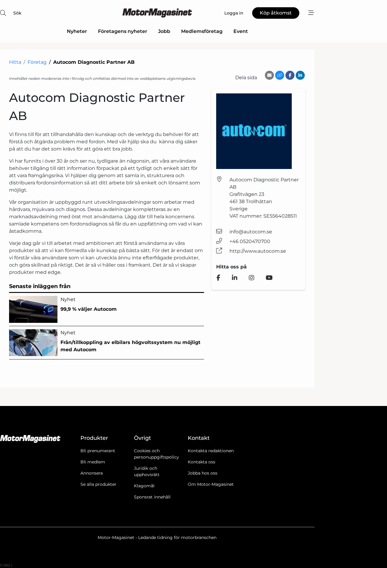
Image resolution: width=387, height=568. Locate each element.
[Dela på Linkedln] (300, 75)
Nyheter (77, 31)
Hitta (15, 62)
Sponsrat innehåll (152, 497)
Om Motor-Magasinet (211, 484)
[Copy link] (279, 75)
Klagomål (144, 485)
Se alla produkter (98, 484)
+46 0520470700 (249, 241)
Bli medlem (92, 462)
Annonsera (91, 473)
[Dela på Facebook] (289, 75)
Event (240, 31)
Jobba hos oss (202, 473)
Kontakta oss (201, 462)
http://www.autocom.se (257, 251)
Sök (17, 13)
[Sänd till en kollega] (269, 75)
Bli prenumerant (97, 450)
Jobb (164, 31)
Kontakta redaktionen (211, 450)
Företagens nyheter (122, 31)
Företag (37, 62)
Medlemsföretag (202, 31)
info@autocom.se (250, 232)
